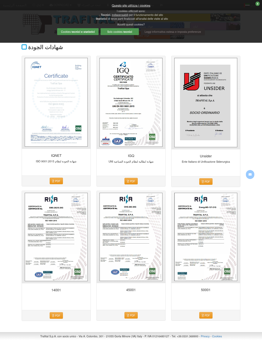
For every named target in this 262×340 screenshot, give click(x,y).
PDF (57, 181)
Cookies (217, 336)
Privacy (205, 336)
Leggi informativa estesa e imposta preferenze (173, 32)
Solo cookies (119, 32)
